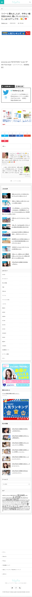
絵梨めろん (6, 509)
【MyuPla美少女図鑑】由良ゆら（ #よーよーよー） (21, 464)
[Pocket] (4, 141)
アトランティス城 (24, 501)
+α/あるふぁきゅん (6, 495)
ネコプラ (25, 502)
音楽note (4, 291)
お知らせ (4, 573)
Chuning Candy (5, 497)
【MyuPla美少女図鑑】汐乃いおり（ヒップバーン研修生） (20, 443)
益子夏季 (11, 508)
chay (26, 495)
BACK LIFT (15, 495)
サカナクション (13, 502)
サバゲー (19, 502)
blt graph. (21, 495)
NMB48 (3, 316)
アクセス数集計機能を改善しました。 (11, 393)
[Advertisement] (16, 46)
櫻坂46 (3, 341)
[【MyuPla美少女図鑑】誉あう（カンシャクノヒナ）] (6, 458)
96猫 (11, 495)
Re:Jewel (23, 497)
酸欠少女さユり (22, 509)
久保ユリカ (24, 504)
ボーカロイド (5, 278)
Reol (27, 497)
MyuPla (16, 2)
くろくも (8, 501)
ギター (3, 358)
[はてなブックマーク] (19, 136)
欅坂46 (3, 308)
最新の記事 (20, 86)
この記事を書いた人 (9, 86)
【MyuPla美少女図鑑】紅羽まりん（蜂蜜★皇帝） (20, 436)
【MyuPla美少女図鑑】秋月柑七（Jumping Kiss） (20, 429)
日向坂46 (4, 333)
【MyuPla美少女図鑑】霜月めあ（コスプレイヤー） (20, 471)
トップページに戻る (16, 180)
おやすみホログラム (23, 499)
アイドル (4, 295)
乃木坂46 (4, 345)
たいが (15, 501)
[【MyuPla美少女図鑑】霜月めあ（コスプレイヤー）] (6, 472)
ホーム (4, 552)
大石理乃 (26, 506)
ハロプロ (4, 303)
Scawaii (3, 499)
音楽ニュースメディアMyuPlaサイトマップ (12, 569)
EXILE (10, 497)
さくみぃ (12, 501)
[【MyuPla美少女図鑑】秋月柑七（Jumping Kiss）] (6, 430)
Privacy (4, 560)
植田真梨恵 (6, 508)
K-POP (3, 274)
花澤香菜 (12, 509)
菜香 (17, 509)
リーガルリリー (17, 504)
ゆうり (18, 501)
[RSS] (20, 587)
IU (12, 497)
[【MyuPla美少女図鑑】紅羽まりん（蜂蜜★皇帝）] (6, 437)
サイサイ (8, 502)
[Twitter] (6, 97)
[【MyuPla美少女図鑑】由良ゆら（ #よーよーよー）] (6, 465)
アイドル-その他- (5, 299)
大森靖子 (21, 506)
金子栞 (26, 509)
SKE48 (3, 337)
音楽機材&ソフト (5, 349)
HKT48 (3, 329)
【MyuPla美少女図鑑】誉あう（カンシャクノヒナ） (20, 457)
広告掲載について (6, 565)
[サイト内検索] (30, 2)
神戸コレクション (24, 508)
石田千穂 (16, 508)
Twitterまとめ (4, 23)
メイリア (10, 504)
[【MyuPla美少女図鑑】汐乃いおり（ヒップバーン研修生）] (6, 444)
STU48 (3, 320)
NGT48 (3, 324)
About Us (4, 556)
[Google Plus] (27, 136)
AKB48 (3, 312)
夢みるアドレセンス (15, 505)
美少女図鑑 (4, 282)
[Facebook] (12, 136)
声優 (3, 287)
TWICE (15, 499)
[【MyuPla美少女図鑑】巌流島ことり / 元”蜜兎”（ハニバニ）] (6, 451)
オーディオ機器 (5, 354)
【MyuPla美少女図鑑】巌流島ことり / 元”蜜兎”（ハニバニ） (20, 450)
